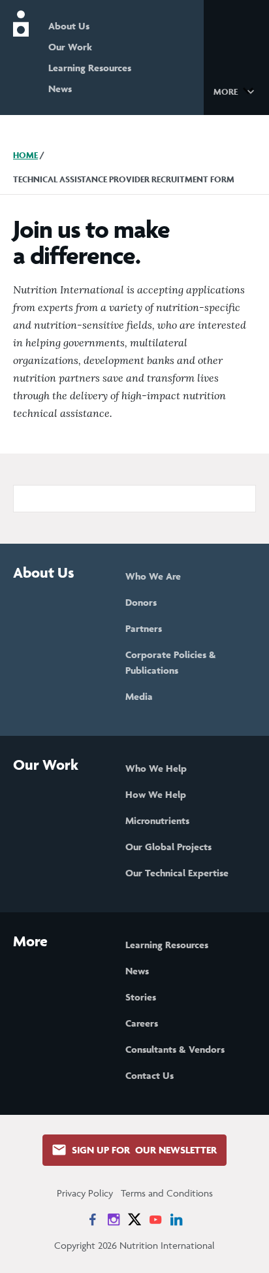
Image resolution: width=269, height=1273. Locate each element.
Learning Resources (89, 67)
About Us (68, 26)
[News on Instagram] (113, 1219)
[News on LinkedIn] (176, 1219)
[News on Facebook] (93, 1219)
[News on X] (134, 1219)
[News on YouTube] (155, 1219)
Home (25, 155)
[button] (236, 91)
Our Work (70, 47)
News (60, 88)
